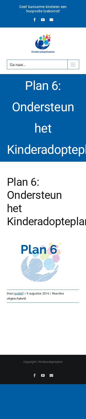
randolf (19, 293)
